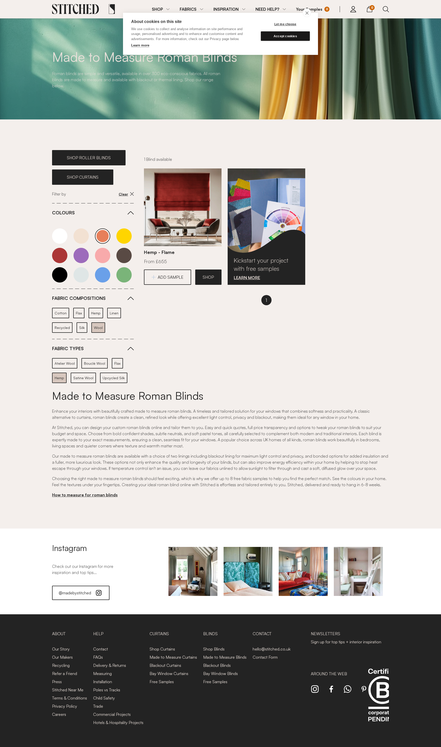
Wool (98, 327)
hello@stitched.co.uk (271, 649)
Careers (59, 714)
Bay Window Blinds (220, 673)
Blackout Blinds (217, 665)
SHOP (157, 9)
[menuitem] (160, 9)
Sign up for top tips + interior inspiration (346, 641)
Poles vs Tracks (106, 689)
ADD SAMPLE (170, 277)
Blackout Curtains (165, 665)
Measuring (102, 673)
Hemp (96, 313)
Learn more (140, 45)
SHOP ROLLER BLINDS (89, 157)
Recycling (61, 665)
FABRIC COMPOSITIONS (79, 298)
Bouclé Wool (94, 363)
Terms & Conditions (69, 698)
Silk (82, 327)
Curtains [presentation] (159, 633)
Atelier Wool (65, 363)
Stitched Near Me (67, 689)
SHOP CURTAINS (83, 177)
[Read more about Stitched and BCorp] (382, 701)
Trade (98, 706)
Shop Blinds (214, 649)
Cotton (61, 313)
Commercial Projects (112, 714)
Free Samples (162, 681)
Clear (123, 194)
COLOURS (63, 212)
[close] (307, 12)
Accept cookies (285, 36)
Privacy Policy (64, 706)
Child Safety (104, 698)
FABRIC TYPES (68, 348)
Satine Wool (83, 378)
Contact (100, 649)
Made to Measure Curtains (173, 657)
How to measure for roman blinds (85, 494)
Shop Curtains (162, 649)
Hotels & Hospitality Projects (118, 722)
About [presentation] (59, 633)
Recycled (62, 327)
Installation (102, 681)
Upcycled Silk (114, 378)
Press (57, 681)
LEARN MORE (247, 277)
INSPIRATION (226, 9)
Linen (114, 313)
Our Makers (62, 657)
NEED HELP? (267, 9)
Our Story (61, 649)
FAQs (98, 657)
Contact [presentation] (262, 633)
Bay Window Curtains (169, 673)
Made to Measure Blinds (225, 657)
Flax (79, 313)
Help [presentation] (98, 633)
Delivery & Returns (109, 665)
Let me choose (285, 24)
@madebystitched (75, 592)
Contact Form (265, 657)
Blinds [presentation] (210, 633)
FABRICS (188, 9)
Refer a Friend (64, 673)
